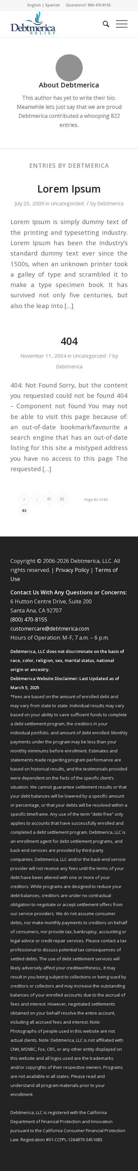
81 (50, 498)
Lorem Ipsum (69, 189)
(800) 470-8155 (28, 619)
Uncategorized (67, 203)
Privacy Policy (72, 570)
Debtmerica (110, 203)
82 (62, 498)
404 (69, 341)
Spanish (52, 4)
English (34, 4)
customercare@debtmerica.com (49, 628)
